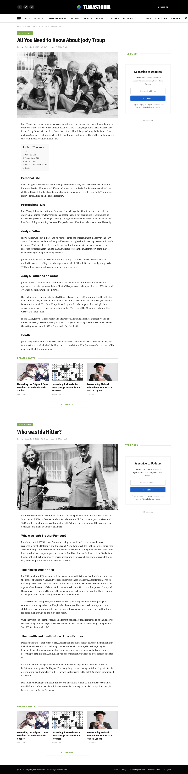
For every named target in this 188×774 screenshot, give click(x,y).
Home (115, 769)
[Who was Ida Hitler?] (67, 477)
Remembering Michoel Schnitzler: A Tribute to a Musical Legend (99, 387)
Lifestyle (113, 18)
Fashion (75, 18)
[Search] (186, 18)
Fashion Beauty (154, 769)
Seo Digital (167, 769)
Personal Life (30, 154)
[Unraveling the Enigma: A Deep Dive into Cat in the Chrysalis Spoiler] (33, 372)
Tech (148, 18)
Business (39, 18)
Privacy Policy (147, 107)
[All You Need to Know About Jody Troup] (67, 85)
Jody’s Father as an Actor (36, 164)
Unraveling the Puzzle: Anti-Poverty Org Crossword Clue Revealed (66, 387)
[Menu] (19, 18)
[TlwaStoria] (94, 7)
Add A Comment (67, 404)
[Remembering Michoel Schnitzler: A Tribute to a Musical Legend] (102, 372)
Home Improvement (137, 769)
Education (161, 18)
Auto (27, 18)
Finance (175, 18)
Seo (139, 18)
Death (27, 168)
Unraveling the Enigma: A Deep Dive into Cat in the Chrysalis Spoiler (32, 387)
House (99, 18)
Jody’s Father (30, 161)
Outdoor (128, 18)
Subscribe (163, 7)
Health (88, 18)
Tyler (21, 47)
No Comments (49, 47)
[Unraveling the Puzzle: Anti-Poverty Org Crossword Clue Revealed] (67, 372)
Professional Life (32, 158)
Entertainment (57, 18)
